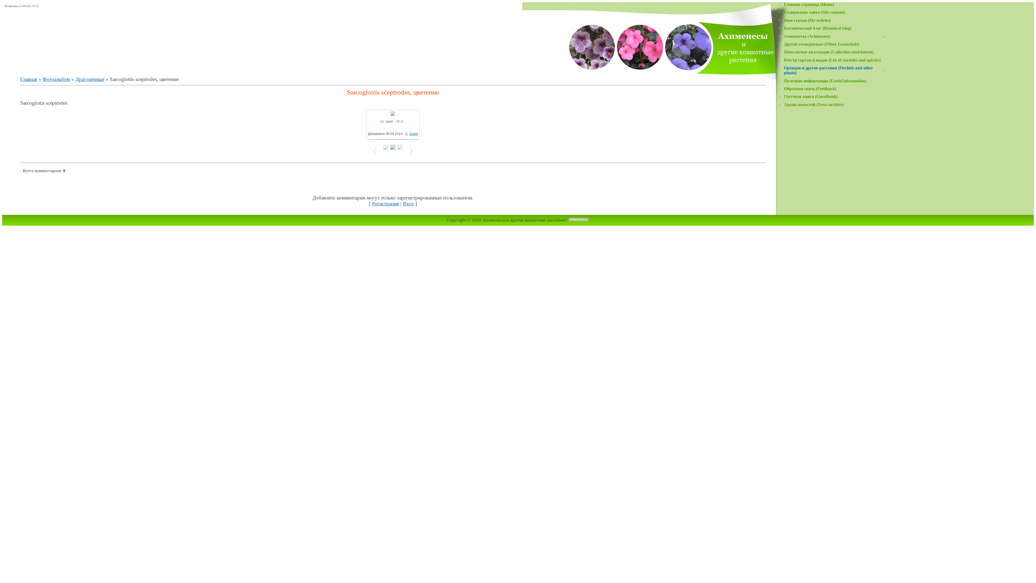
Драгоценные (89, 79)
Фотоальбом (56, 79)
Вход (408, 203)
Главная (28, 79)
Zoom (414, 134)
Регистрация (385, 203)
